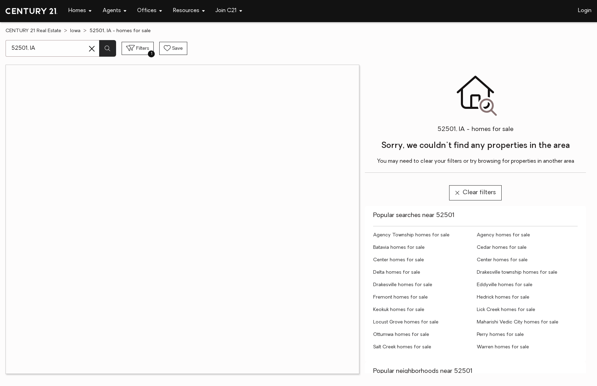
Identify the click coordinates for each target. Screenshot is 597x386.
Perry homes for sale (500, 334)
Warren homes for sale (503, 347)
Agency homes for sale (503, 235)
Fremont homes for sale (400, 297)
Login (584, 10)
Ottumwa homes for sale (401, 334)
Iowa (75, 31)
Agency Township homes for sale (411, 235)
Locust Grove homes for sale (405, 322)
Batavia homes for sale (399, 247)
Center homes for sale (398, 260)
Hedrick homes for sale (503, 297)
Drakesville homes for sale (402, 285)
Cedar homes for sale (502, 247)
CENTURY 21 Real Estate (33, 31)
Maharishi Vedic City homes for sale (517, 322)
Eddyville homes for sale (504, 285)
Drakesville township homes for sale (517, 272)
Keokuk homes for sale (398, 309)
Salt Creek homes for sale (402, 347)
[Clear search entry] (92, 49)
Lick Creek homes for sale (506, 309)
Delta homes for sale (396, 272)
